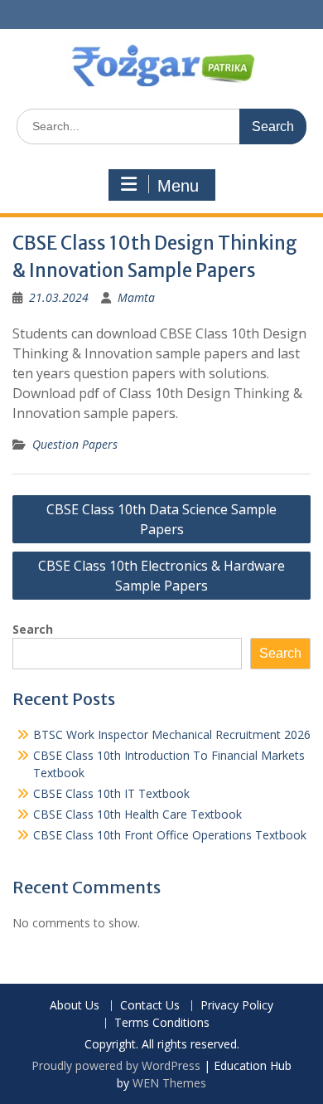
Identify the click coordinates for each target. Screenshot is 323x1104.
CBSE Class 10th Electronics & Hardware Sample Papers (161, 576)
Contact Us (150, 1005)
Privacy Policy (236, 1005)
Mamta (136, 297)
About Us (74, 1005)
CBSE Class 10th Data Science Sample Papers (161, 519)
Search (32, 629)
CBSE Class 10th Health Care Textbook (137, 814)
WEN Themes (169, 1083)
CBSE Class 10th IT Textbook (111, 793)
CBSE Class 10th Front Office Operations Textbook (169, 835)
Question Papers (75, 444)
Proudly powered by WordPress (115, 1065)
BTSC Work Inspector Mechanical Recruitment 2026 (172, 734)
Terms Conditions (162, 1023)
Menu (178, 186)
